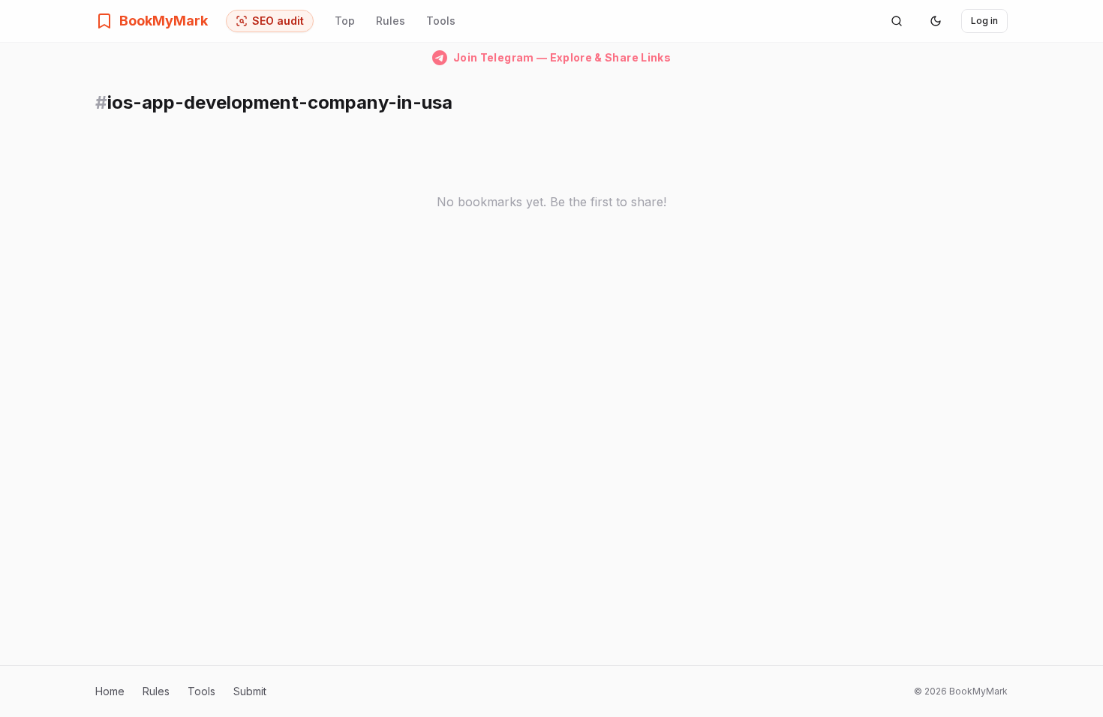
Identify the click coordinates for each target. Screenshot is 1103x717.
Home (110, 691)
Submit (249, 691)
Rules (390, 20)
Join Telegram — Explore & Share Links (562, 57)
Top (345, 20)
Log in (984, 20)
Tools (440, 20)
